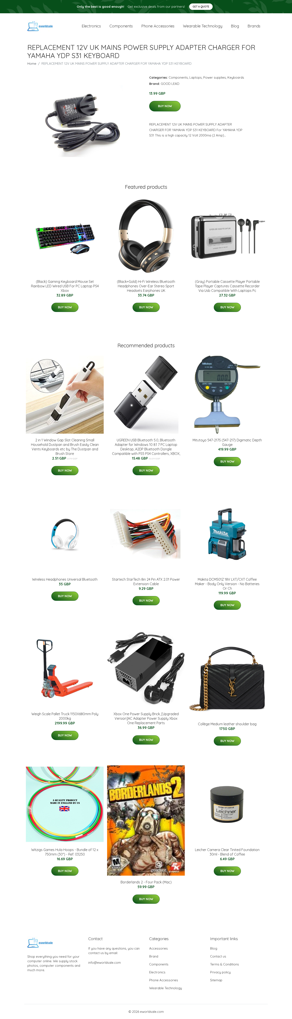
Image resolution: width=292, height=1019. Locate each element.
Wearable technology (202, 26)
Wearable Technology (165, 988)
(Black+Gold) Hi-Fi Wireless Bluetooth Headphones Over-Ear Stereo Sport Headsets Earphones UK (146, 286)
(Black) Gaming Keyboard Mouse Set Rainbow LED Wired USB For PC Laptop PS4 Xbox (65, 286)
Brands (254, 26)
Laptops (195, 77)
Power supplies (214, 77)
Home (31, 63)
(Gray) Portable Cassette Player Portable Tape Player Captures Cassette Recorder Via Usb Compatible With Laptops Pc (227, 286)
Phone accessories (157, 26)
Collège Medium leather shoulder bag (227, 724)
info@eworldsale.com (104, 963)
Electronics (91, 26)
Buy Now (165, 106)
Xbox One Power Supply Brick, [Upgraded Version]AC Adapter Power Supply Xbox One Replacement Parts (146, 718)
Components (121, 26)
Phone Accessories (163, 980)
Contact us (218, 956)
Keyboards (235, 77)
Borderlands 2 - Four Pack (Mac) (146, 882)
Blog (235, 26)
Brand (153, 956)
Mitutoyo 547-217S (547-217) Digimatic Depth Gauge (227, 442)
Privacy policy (220, 972)
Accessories (158, 948)
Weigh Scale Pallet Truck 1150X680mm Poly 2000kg (64, 716)
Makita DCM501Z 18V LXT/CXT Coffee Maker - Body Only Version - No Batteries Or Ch (227, 583)
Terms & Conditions (224, 964)
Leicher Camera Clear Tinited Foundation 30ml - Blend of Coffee (227, 852)
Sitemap (216, 980)
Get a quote (201, 6)
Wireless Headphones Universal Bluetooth (64, 579)
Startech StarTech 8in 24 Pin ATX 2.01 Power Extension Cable (146, 581)
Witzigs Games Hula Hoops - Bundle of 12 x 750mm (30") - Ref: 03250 (64, 852)
